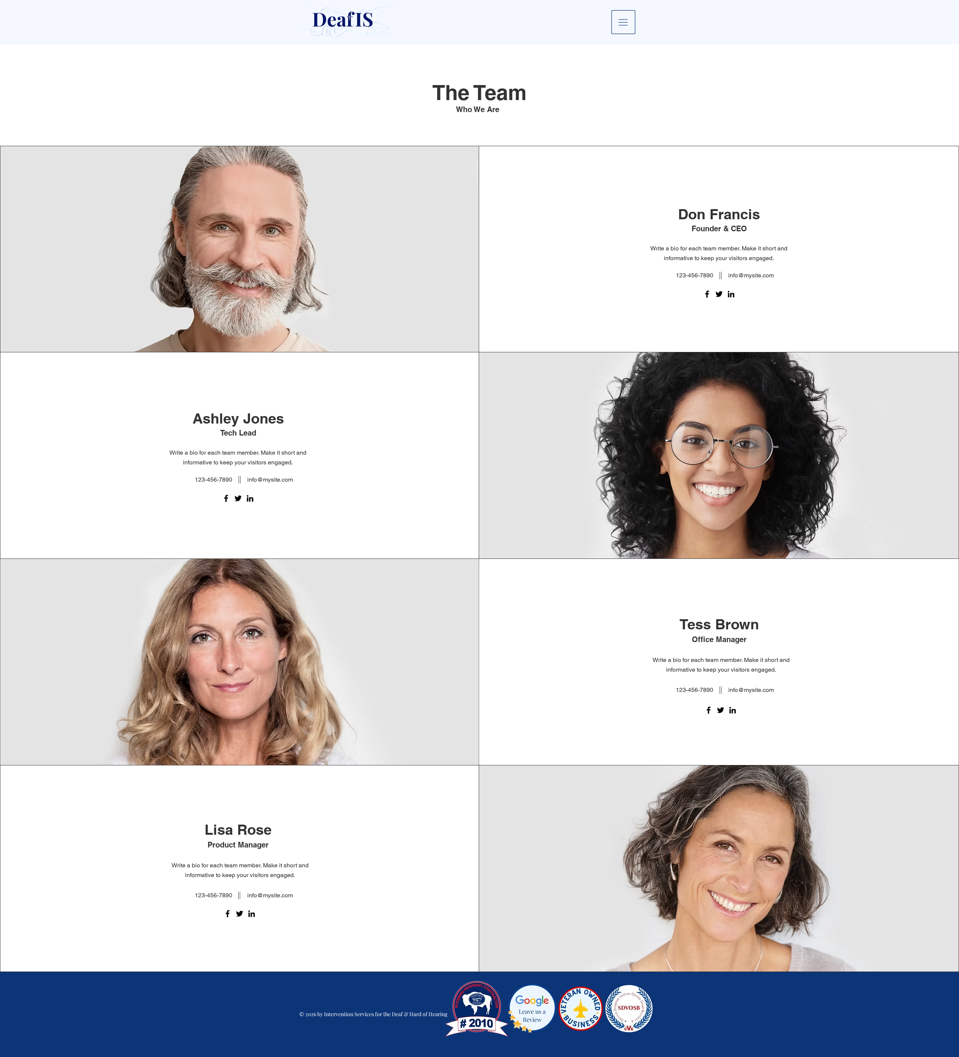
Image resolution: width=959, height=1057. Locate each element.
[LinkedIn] (731, 294)
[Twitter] (719, 294)
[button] (623, 22)
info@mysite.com (751, 275)
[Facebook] (707, 294)
